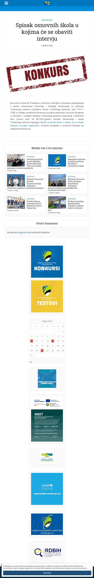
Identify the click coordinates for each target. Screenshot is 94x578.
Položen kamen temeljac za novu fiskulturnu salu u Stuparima (34, 204)
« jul (30, 362)
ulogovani (22, 232)
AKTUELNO (47, 20)
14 (53, 341)
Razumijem (47, 573)
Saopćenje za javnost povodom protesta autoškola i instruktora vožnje (76, 162)
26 (42, 350)
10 (32, 341)
